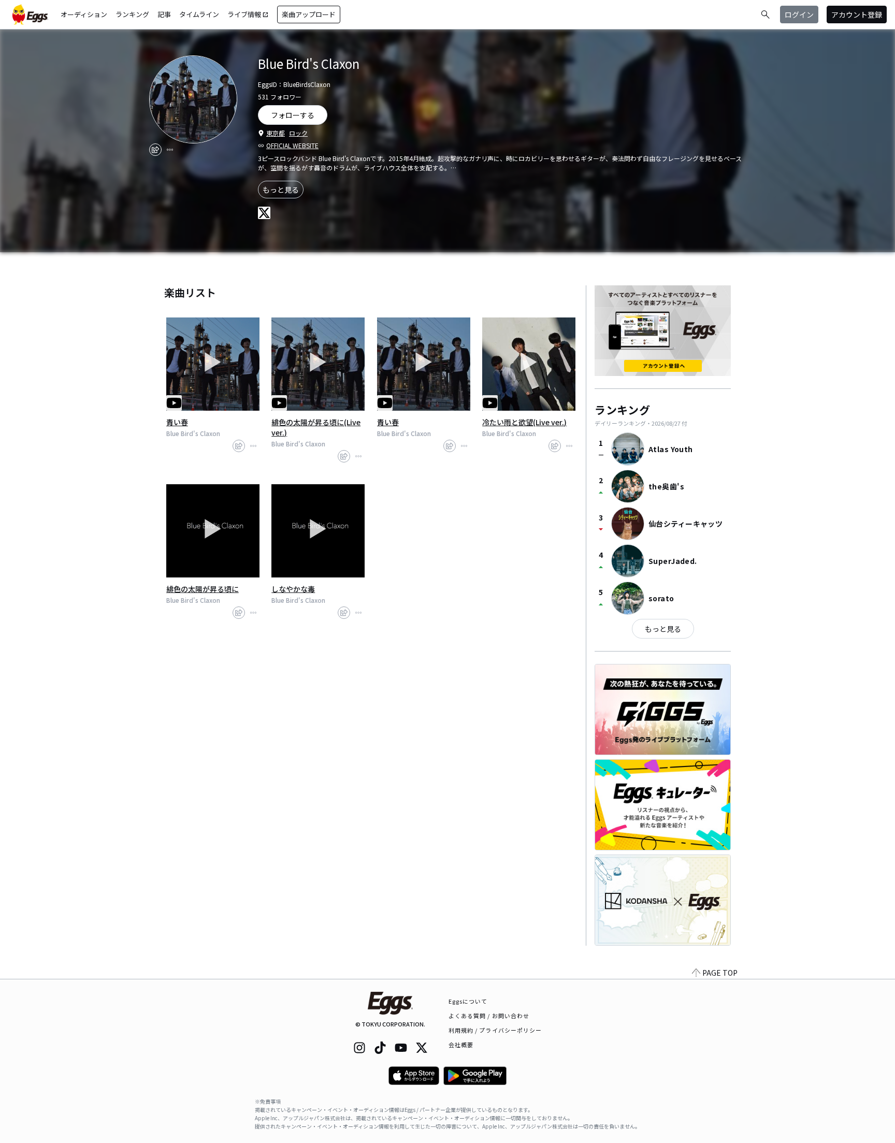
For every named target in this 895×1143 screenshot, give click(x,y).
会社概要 (461, 1044)
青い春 (177, 422)
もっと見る (281, 189)
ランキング (132, 14)
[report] (170, 149)
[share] (155, 149)
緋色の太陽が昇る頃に (202, 589)
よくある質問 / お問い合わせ (489, 1015)
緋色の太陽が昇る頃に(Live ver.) (315, 427)
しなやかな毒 (293, 589)
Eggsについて (468, 1001)
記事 (164, 14)
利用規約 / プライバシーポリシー (495, 1030)
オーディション (84, 14)
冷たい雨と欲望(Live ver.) (524, 422)
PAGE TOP (720, 972)
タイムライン (199, 14)
